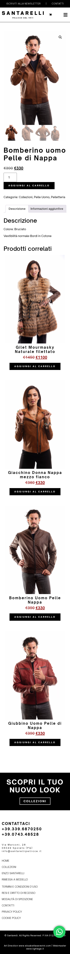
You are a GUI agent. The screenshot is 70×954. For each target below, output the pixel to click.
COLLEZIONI (9, 866)
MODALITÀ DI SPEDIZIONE (17, 899)
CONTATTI (8, 905)
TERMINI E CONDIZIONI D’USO (20, 886)
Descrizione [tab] (17, 208)
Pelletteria (58, 197)
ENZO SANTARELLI (13, 873)
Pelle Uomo (42, 197)
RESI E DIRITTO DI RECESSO (18, 892)
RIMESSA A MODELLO (15, 879)
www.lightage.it (35, 948)
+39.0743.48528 (20, 834)
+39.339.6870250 (22, 829)
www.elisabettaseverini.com (35, 945)
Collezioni (25, 197)
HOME (5, 860)
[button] (60, 37)
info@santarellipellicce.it (22, 851)
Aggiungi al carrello (29, 185)
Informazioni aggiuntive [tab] (47, 208)
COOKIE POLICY (11, 917)
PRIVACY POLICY (12, 911)
